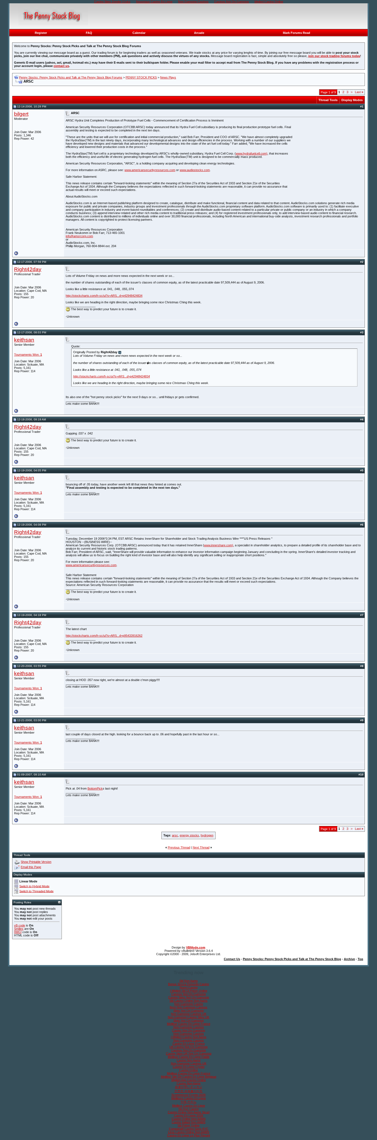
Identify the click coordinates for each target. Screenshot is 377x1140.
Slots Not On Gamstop (188, 1010)
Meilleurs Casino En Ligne (188, 1098)
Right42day (27, 269)
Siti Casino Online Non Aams (188, 1000)
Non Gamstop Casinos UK (188, 1013)
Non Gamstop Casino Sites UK (188, 1017)
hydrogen (207, 835)
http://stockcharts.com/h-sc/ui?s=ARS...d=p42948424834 (104, 295)
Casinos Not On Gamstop (188, 994)
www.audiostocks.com (195, 170)
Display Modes (352, 100)
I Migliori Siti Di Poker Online (188, 990)
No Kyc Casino (189, 1109)
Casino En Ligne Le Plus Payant (188, 1135)
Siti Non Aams (188, 980)
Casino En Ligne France (188, 1043)
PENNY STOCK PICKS (141, 77)
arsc (175, 835)
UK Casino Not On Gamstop (188, 1047)
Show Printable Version (36, 861)
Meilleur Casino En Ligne (188, 1105)
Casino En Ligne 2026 (188, 1115)
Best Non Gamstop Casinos (188, 1007)
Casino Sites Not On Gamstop (188, 997)
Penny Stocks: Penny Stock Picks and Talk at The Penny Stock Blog (292, 959)
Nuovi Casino (189, 987)
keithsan (24, 340)
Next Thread (201, 847)
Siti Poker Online (188, 1125)
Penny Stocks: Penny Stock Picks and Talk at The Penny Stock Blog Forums (70, 77)
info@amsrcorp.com (79, 236)
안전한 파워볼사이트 (188, 1091)
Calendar (138, 32)
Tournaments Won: (28, 354)
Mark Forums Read (296, 32)
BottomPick (95, 788)
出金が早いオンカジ (188, 1086)
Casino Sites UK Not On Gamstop (188, 1053)
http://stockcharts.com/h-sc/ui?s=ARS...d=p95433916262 (104, 635)
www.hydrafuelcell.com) (251, 153)
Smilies (18, 928)
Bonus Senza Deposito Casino (188, 984)
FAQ (89, 32)
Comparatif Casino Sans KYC (188, 1128)
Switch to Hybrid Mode (34, 886)
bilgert (21, 114)
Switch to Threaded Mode (36, 891)
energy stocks (189, 835)
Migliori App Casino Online (188, 1080)
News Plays (168, 77)
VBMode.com (195, 947)
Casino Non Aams (189, 1060)
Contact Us (232, 959)
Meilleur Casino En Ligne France (188, 1023)
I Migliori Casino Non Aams (188, 1037)
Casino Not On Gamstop (188, 1030)
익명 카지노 (188, 1101)
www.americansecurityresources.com (149, 170)
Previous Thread (179, 847)
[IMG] (18, 932)
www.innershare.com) (218, 545)
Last (359, 92)
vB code (19, 925)
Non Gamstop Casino (188, 1004)
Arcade (199, 32)
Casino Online (188, 1070)
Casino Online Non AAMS (189, 1118)
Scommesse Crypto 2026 (188, 1094)
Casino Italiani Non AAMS (188, 1122)
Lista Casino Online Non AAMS (188, 1132)
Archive (349, 959)
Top (360, 959)
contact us (61, 65)
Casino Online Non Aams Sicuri (188, 1112)
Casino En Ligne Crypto (189, 1066)
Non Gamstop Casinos (188, 1027)
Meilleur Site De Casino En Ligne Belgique (188, 1076)
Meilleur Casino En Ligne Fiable (188, 1056)
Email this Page (31, 867)
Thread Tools (328, 100)
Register (41, 32)
